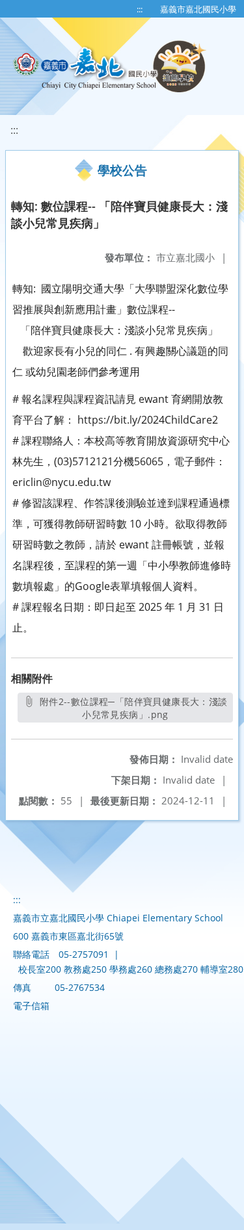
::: (139, 9)
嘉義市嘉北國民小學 (198, 9)
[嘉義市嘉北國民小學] (110, 66)
